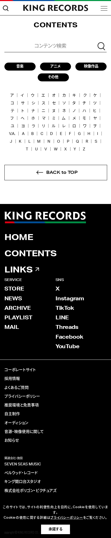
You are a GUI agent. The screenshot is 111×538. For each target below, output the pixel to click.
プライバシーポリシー (22, 396)
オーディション (16, 423)
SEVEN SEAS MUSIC (22, 464)
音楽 (19, 66)
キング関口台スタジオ (22, 482)
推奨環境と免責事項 (21, 405)
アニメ (55, 66)
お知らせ (11, 440)
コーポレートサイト (20, 370)
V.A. (12, 134)
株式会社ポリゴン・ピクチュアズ (30, 491)
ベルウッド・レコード (21, 473)
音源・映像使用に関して (24, 432)
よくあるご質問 (16, 388)
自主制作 (12, 414)
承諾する (55, 529)
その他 (53, 77)
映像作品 (91, 66)
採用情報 (12, 379)
